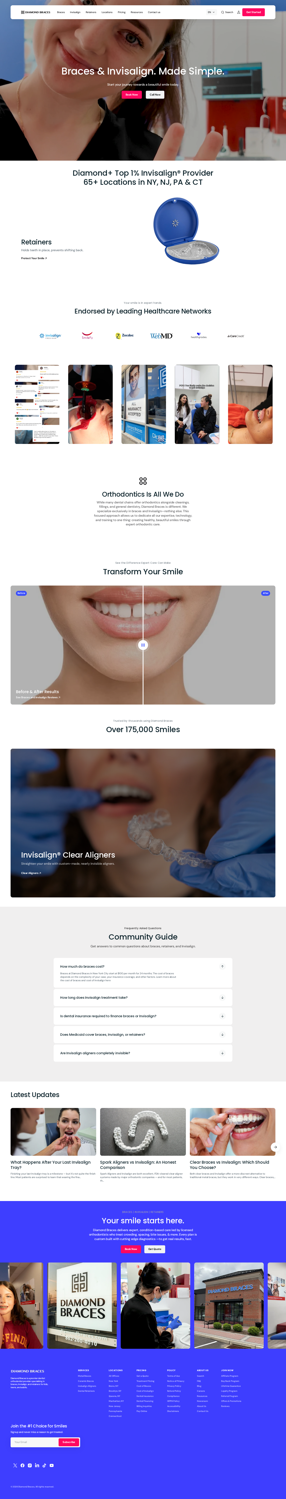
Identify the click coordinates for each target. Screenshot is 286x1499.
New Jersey (114, 1406)
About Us (201, 1406)
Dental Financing (145, 1401)
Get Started (253, 12)
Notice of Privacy (175, 1381)
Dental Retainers (86, 1391)
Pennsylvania (115, 1411)
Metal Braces (84, 1376)
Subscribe (69, 1442)
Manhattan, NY (116, 1401)
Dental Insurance (145, 1396)
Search (200, 1376)
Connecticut (115, 1416)
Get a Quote (143, 1376)
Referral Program (229, 1396)
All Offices (114, 1376)
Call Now (155, 94)
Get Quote (154, 1249)
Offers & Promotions (231, 1401)
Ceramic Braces (86, 1381)
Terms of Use (173, 1376)
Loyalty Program (229, 1391)
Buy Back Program (230, 1381)
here (108, 980)
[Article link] (53, 1147)
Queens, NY (114, 1396)
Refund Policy (174, 1391)
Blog (199, 1386)
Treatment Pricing (145, 1381)
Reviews (225, 1406)
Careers (201, 1391)
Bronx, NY (113, 1386)
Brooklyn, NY (115, 1391)
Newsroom (202, 1401)
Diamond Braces (26, 1486)
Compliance (173, 1396)
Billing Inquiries (144, 1406)
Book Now (132, 94)
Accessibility (173, 1406)
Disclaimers (173, 1411)
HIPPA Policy (173, 1401)
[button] (227, 12)
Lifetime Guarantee (231, 1386)
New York (113, 1381)
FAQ (199, 1381)
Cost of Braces (144, 1386)
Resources (202, 1396)
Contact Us (202, 1411)
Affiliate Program (229, 1376)
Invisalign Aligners (87, 1386)
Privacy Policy (174, 1386)
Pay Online (142, 1411)
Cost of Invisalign (145, 1391)
